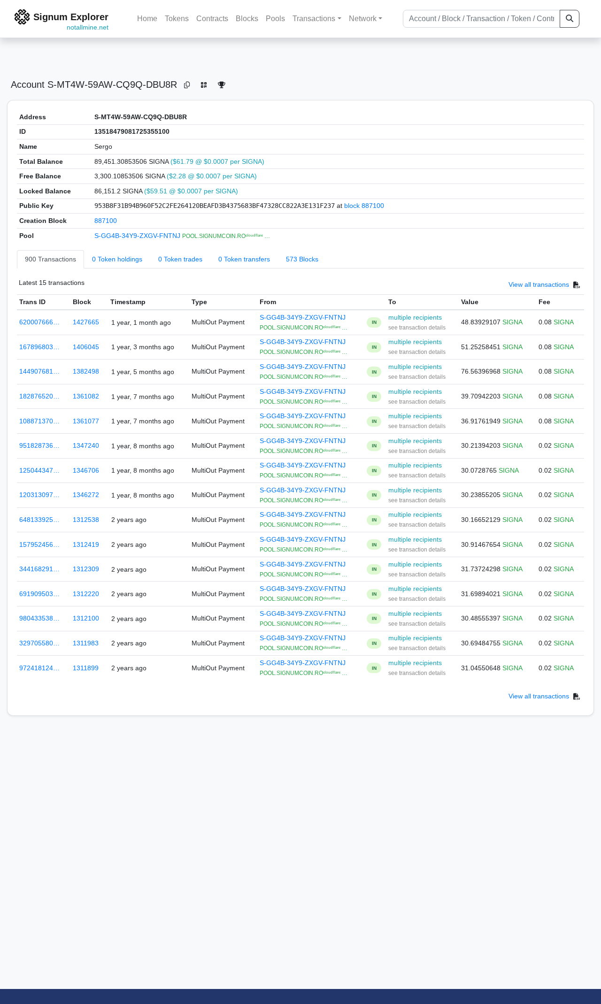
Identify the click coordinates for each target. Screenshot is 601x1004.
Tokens (177, 19)
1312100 (86, 618)
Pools (275, 19)
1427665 (86, 322)
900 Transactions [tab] (50, 259)
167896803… (39, 347)
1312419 (86, 544)
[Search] (569, 19)
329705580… (39, 643)
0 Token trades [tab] (180, 259)
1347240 (86, 445)
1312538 (86, 519)
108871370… (39, 421)
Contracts (212, 19)
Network (363, 19)
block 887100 (364, 205)
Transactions (314, 19)
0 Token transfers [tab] (244, 259)
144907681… (39, 371)
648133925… (39, 519)
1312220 (86, 594)
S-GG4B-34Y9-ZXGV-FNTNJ (138, 235)
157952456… (39, 544)
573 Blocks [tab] (302, 259)
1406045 (86, 347)
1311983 (86, 643)
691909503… (39, 594)
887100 (105, 220)
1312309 (86, 569)
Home (147, 19)
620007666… (39, 322)
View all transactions (539, 285)
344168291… (39, 569)
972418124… (39, 668)
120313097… (39, 494)
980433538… (39, 618)
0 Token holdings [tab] (117, 259)
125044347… (39, 470)
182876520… (39, 396)
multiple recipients (415, 317)
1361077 (86, 421)
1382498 (86, 371)
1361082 (86, 396)
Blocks (247, 19)
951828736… (39, 445)
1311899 (86, 668)
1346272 (86, 494)
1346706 (86, 470)
